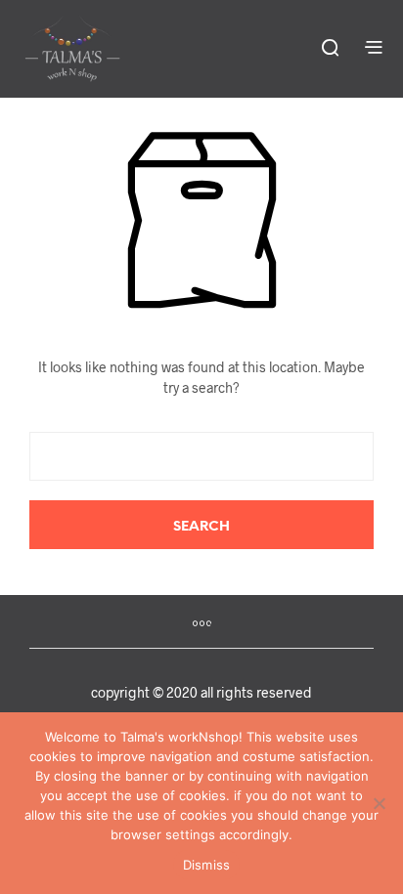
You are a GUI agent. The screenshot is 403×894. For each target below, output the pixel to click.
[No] (378, 803)
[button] (329, 47)
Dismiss (207, 865)
